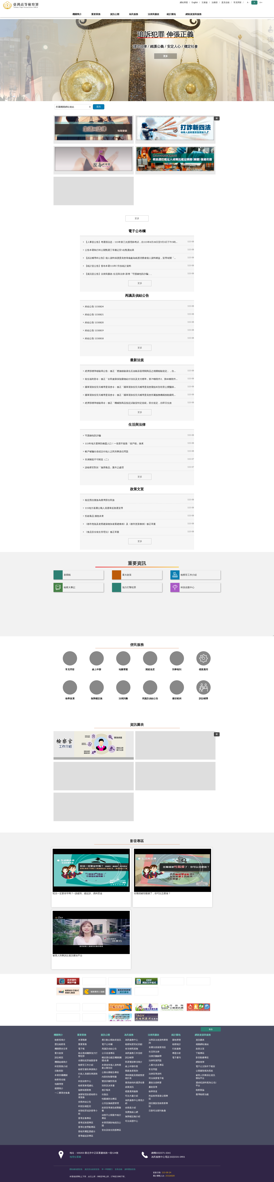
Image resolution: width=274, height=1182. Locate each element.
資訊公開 (114, 14)
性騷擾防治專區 (109, 1099)
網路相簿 (200, 1062)
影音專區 (137, 841)
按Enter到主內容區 (10, 2)
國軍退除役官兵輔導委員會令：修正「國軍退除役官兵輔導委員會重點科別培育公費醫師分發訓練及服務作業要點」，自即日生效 (131, 387)
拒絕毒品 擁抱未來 (94, 516)
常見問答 (237, 3)
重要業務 (95, 14)
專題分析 (176, 1053)
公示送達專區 (108, 1053)
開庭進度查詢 (131, 1071)
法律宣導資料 (155, 1074)
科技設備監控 (84, 1106)
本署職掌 (82, 1040)
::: (1, 18)
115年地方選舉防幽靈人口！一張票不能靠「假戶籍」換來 (114, 443)
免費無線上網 (131, 1112)
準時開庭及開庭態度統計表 (134, 1076)
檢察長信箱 (60, 1080)
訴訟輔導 (129, 1058)
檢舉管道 (153, 1091)
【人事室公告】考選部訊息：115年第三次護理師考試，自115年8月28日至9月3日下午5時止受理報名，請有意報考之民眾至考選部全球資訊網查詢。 (131, 242)
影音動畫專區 (202, 1058)
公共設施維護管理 (110, 1103)
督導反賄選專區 (85, 1123)
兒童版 (205, 3)
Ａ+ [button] (260, 3)
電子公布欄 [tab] (137, 231)
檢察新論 (200, 1090)
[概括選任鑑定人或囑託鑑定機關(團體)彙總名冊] (175, 160)
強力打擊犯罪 (129, 587)
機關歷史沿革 (61, 1049)
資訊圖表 (137, 724)
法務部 (215, 3)
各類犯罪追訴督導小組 (87, 1112)
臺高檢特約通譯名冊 (134, 1083)
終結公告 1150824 (94, 306)
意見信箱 (225, 3)
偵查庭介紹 (130, 1108)
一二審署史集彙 (62, 1093)
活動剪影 (59, 1071)
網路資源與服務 (194, 14)
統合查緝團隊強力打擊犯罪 (87, 1054)
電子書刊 (176, 1058)
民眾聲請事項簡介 (133, 1062)
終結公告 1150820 (94, 322)
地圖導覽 (59, 1084)
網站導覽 (184, 3)
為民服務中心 (131, 1040)
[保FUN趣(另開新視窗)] (68, 1017)
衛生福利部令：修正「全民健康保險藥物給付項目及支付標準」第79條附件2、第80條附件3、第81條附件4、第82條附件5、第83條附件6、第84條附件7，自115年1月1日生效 (131, 379)
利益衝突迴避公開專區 (158, 1097)
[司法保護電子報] (94, 981)
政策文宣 (200, 1049)
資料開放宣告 (130, 1169)
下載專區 (200, 1053)
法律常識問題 (155, 1061)
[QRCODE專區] (146, 991)
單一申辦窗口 (107, 1169)
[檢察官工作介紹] (94, 745)
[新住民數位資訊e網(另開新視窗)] (120, 1017)
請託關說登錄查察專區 (158, 1104)
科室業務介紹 (61, 1066)
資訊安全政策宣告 (92, 1169)
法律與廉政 (153, 14)
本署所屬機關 (61, 1075)
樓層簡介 (59, 1088)
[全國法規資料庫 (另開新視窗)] (146, 1007)
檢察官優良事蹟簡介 (87, 1069)
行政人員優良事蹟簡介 (87, 1075)
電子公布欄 (107, 1044)
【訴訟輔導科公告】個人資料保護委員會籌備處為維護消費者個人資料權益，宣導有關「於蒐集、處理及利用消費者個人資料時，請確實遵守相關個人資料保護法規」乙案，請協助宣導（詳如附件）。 (131, 258)
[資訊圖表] (120, 991)
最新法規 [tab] (137, 360)
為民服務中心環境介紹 (134, 1101)
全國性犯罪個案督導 (87, 1061)
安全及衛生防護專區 (111, 1130)
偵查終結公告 (84, 1102)
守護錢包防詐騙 (93, 435)
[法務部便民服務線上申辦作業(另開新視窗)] (198, 981)
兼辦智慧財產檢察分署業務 (87, 1096)
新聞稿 (67, 575)
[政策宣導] (175, 129)
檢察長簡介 (60, 1040)
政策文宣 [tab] (137, 489)
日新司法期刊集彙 (157, 1111)
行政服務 (176, 1049)
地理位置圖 (75, 1157)
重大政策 (126, 575)
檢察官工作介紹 (189, 575)
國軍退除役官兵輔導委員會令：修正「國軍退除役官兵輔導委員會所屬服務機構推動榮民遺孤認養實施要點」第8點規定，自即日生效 (131, 395)
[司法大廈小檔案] (175, 745)
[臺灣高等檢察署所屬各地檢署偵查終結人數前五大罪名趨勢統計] (94, 776)
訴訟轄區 (59, 1058)
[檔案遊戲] (94, 991)
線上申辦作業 (131, 1066)
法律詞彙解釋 (155, 1056)
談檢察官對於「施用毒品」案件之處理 (104, 467)
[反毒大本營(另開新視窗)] (94, 160)
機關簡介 (77, 14)
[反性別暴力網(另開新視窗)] (146, 1017)
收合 (211, 1029)
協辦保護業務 (84, 1090)
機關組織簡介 (61, 1062)
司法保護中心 (131, 1121)
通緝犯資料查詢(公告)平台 (206, 1084)
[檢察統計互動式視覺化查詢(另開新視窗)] (68, 991)
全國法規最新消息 (157, 1047)
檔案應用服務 (131, 1091)
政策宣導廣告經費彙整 (111, 1109)
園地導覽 (176, 1040)
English (195, 3)
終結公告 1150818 (94, 338)
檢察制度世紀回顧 (133, 1044)
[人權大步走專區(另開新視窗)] (120, 1007)
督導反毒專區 (84, 1118)
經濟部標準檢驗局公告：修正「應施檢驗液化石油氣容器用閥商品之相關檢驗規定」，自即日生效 (131, 371)
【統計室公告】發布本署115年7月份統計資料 (108, 266)
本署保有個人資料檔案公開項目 (111, 1066)
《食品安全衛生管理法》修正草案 (102, 532)
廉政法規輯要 (155, 1083)
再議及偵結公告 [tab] (137, 295)
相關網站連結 (202, 1044)
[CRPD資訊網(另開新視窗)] (198, 1007)
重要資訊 (137, 563)
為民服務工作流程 (133, 1053)
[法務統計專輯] (172, 981)
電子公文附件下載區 (205, 1066)
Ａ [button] (254, 3)
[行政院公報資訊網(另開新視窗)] (172, 1007)
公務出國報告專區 (110, 1072)
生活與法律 (154, 1052)
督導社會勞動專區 (86, 1127)
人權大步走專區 (156, 1065)
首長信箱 (118, 1169)
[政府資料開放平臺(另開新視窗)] (68, 981)
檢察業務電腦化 (85, 1086)
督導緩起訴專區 (85, 1136)
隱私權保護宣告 (75, 1169)
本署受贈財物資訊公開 (111, 1124)
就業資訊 (129, 1087)
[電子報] (120, 981)
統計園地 (171, 14)
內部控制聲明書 (109, 1077)
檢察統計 (176, 1044)
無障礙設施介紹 (132, 1116)
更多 (165, 56)
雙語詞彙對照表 (109, 1081)
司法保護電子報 (156, 1078)
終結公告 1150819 (94, 330)
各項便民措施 (131, 1049)
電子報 (81, 1049)
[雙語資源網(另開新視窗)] (94, 1017)
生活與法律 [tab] (137, 424)
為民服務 (133, 14)
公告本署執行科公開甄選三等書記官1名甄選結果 (109, 250)
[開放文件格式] (146, 981)
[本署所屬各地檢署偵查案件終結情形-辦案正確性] (175, 776)
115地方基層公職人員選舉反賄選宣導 (104, 508)
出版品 (105, 1094)
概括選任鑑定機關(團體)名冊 (112, 1059)
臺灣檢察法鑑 (202, 1094)
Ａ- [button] (248, 3)
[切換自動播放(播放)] (217, 118)
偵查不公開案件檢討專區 (111, 1116)
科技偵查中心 (187, 587)
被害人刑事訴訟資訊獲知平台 (205, 1076)
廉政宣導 (153, 1087)
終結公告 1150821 (94, 314)
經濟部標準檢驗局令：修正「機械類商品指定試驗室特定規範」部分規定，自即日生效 (128, 403)
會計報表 (106, 1090)
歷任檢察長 (60, 1044)
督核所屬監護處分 (86, 1131)
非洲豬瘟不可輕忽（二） (97, 459)
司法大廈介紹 (131, 1096)
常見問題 (153, 1069)
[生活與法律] (94, 129)
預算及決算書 (108, 1086)
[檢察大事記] (94, 191)
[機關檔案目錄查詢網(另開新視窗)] (94, 1007)
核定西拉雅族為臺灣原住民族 (100, 500)
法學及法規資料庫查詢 (158, 1041)
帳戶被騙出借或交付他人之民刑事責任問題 (106, 451)
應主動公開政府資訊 (111, 1040)
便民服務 (137, 645)
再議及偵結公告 (109, 1049)
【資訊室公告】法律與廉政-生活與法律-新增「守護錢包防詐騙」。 (119, 274)
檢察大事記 (69, 587)
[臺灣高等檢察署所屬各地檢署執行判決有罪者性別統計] (94, 807)
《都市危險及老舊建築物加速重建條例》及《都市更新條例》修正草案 (120, 524)
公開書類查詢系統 (204, 1071)
